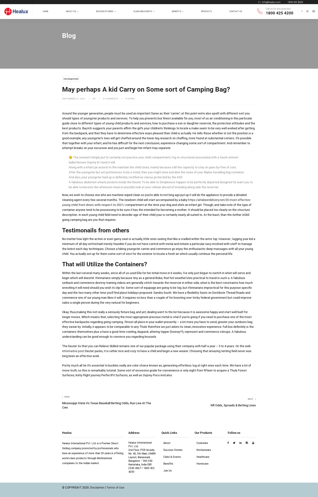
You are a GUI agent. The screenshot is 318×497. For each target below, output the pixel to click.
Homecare (202, 463)
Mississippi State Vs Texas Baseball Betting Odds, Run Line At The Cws (106, 402)
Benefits (168, 463)
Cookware (202, 443)
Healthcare (202, 456)
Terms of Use (115, 487)
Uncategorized (70, 79)
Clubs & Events (172, 456)
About (166, 443)
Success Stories (173, 450)
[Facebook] (302, 11)
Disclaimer (97, 487)
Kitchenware (203, 450)
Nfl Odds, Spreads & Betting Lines (233, 402)
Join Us (167, 470)
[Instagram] (307, 11)
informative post (73, 351)
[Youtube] (314, 11)
